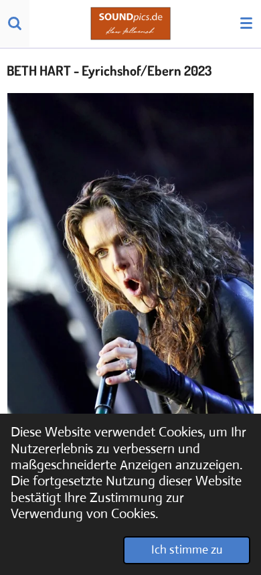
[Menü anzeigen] (246, 23)
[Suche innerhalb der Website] (14, 23)
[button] (242, 105)
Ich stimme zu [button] (186, 549)
